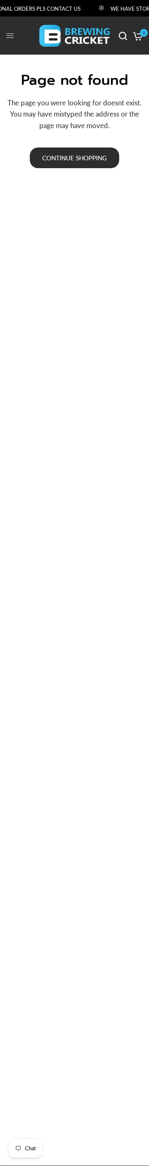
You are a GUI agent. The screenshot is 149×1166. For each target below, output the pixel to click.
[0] (136, 36)
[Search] (123, 36)
